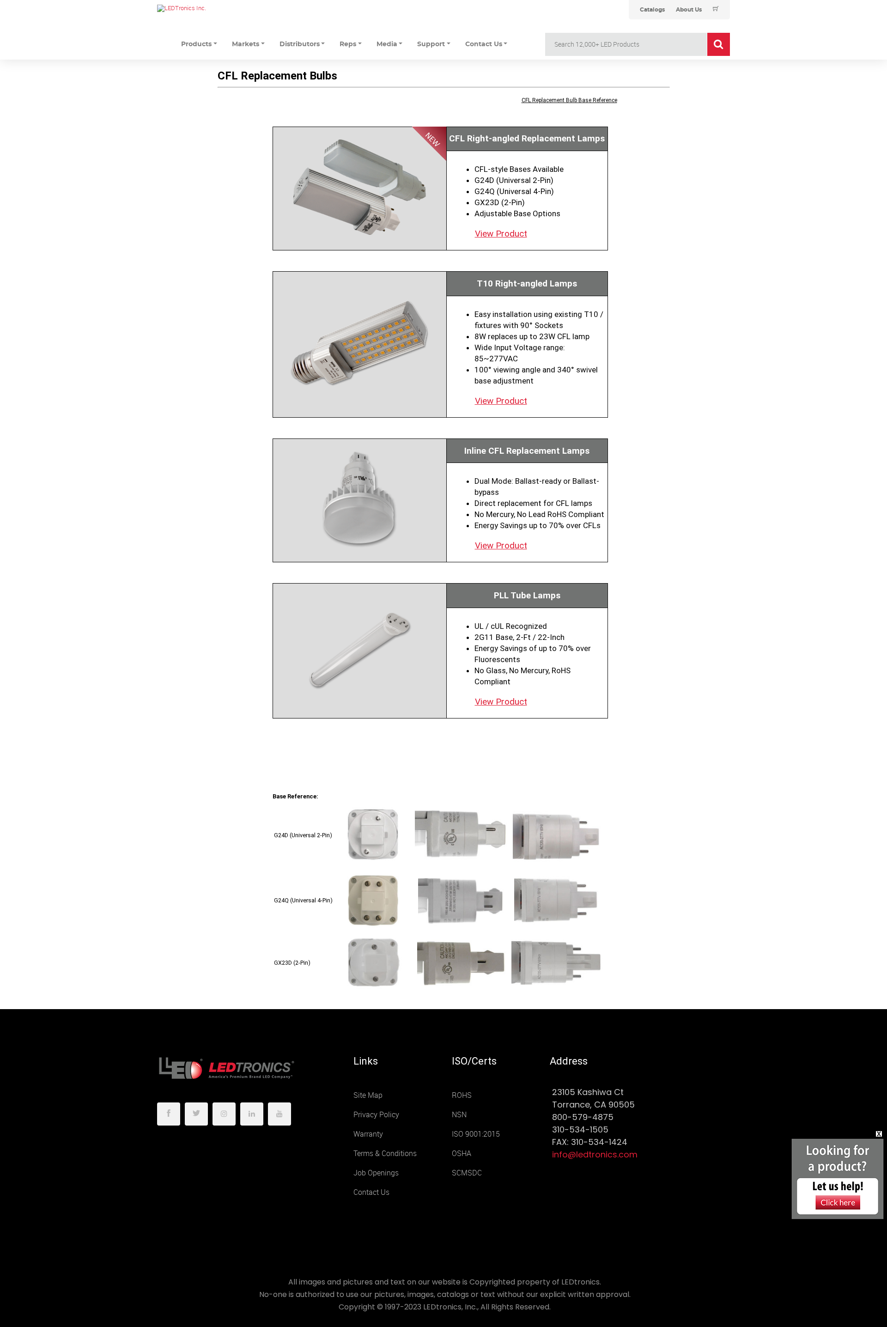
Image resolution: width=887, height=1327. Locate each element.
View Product (501, 233)
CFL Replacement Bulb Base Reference (569, 100)
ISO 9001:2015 (476, 1134)
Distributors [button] (299, 44)
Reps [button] (348, 44)
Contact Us (371, 1192)
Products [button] (196, 44)
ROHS (462, 1095)
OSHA (461, 1153)
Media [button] (387, 44)
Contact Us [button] (483, 44)
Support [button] (431, 44)
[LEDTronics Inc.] (226, 8)
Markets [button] (245, 44)
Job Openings (376, 1173)
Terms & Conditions (385, 1153)
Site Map (368, 1095)
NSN (459, 1114)
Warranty (368, 1134)
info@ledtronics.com (595, 1154)
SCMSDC (467, 1173)
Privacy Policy (376, 1114)
